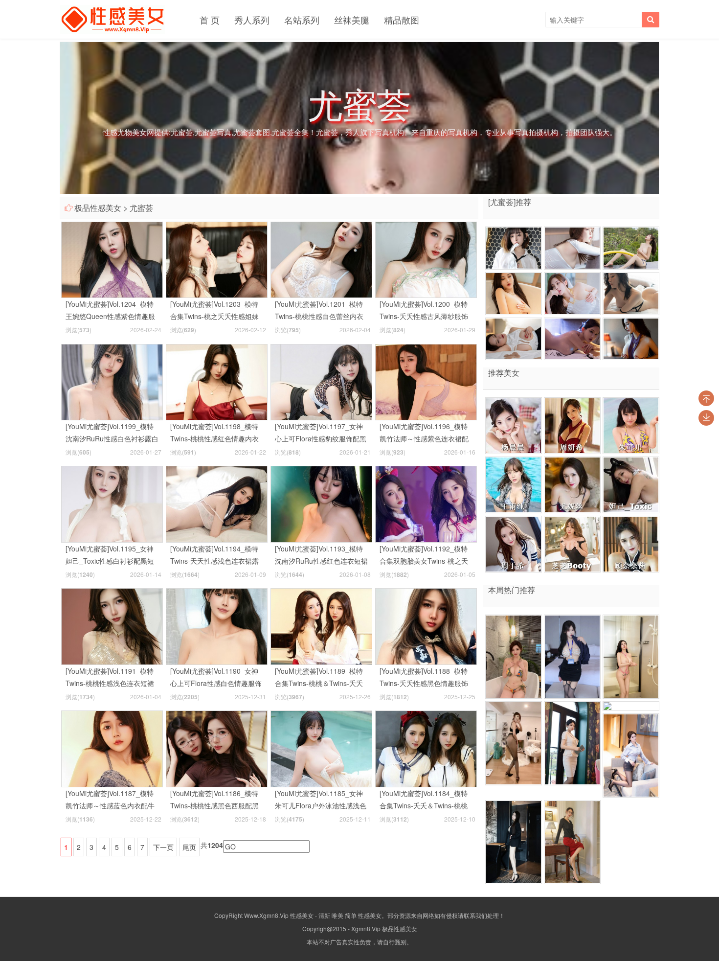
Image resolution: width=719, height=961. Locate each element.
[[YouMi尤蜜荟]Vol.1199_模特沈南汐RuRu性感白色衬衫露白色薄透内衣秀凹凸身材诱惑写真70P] (112, 381)
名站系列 (301, 19)
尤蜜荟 (141, 207)
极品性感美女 (97, 207)
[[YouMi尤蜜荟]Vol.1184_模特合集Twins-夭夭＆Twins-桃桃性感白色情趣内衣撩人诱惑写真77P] (426, 748)
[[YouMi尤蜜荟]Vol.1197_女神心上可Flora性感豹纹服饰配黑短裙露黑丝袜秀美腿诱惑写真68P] (321, 381)
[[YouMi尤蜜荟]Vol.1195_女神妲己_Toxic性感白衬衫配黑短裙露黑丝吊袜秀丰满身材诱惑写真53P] (112, 503)
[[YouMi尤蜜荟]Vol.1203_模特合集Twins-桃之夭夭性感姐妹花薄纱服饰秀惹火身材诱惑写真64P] (217, 259)
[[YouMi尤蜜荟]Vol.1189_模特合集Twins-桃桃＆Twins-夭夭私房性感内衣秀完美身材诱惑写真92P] (321, 625)
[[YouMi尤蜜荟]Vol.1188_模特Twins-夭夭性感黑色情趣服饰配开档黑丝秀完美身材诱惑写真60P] (426, 625)
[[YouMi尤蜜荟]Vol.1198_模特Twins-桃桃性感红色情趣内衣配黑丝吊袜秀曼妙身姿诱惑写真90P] (217, 381)
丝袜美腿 (351, 19)
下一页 (163, 847)
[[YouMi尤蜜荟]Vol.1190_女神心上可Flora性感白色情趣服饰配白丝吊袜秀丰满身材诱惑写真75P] (217, 625)
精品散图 (401, 19)
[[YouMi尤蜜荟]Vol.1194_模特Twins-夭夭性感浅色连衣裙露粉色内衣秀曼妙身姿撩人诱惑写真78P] (217, 503)
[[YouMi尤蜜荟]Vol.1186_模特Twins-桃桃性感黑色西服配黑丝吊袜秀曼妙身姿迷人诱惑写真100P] (217, 748)
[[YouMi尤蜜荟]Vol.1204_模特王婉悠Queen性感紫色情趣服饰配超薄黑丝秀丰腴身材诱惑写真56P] (112, 259)
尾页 (189, 847)
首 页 (210, 19)
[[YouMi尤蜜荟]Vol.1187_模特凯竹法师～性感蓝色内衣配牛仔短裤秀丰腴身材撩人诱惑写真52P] (112, 748)
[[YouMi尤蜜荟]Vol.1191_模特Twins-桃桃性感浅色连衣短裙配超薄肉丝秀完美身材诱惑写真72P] (112, 625)
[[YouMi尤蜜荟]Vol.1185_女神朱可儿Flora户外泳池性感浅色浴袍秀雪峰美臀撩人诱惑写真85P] (321, 748)
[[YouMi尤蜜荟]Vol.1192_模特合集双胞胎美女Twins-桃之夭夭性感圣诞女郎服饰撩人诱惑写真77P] (426, 503)
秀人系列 (252, 19)
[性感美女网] (112, 19)
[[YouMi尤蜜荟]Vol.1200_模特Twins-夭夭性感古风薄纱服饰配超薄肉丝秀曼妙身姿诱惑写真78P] (426, 259)
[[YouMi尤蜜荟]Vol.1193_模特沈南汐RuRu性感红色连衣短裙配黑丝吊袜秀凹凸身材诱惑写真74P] (321, 503)
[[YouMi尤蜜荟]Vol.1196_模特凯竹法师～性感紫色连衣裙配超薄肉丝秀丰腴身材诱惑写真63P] (426, 381)
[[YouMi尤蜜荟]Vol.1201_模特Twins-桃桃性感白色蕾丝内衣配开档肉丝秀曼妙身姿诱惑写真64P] (321, 259)
